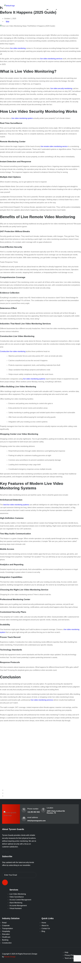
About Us (45, 925)
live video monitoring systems (34, 379)
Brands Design (10, 957)
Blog (43, 931)
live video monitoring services (51, 59)
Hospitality (6, 931)
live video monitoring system (22, 118)
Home (44, 923)
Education (6, 934)
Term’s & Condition (72, 958)
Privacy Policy (70, 955)
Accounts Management (18, 905)
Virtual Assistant (15, 908)
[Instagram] (6, 852)
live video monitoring (18, 48)
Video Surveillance (16, 897)
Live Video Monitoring (17, 894)
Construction (7, 943)
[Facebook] (3, 852)
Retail (4, 923)
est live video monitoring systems (16, 505)
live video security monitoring (61, 88)
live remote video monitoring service (54, 146)
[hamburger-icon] (75, 5)
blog (7, 21)
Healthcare (6, 937)
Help (66, 952)
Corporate (6, 925)
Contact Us (46, 928)
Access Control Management (20, 900)
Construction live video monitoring (12, 351)
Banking (5, 940)
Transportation (7, 928)
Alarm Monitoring (15, 903)
